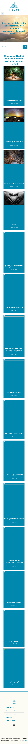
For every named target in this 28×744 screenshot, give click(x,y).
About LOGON (10, 707)
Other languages (10, 720)
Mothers (14, 224)
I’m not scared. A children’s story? (14, 183)
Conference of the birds (14, 602)
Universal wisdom (11, 714)
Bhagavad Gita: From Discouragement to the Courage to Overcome (14, 562)
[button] (2, 13)
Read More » (14, 105)
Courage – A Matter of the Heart (14, 307)
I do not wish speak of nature (14, 100)
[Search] (25, 47)
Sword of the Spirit (14, 641)
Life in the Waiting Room (14, 392)
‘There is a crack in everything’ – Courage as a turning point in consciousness (14, 350)
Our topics (9, 717)
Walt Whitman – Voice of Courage (14, 433)
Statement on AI (10, 711)
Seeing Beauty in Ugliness (14, 682)
